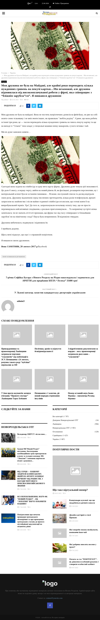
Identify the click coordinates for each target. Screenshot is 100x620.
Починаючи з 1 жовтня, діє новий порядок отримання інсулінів (47, 396)
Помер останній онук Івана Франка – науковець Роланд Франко (81, 396)
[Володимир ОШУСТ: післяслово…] (8, 437)
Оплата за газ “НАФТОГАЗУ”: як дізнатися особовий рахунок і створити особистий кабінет (84, 561)
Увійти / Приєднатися (61, 3)
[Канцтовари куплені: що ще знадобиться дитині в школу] (60, 503)
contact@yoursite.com (54, 598)
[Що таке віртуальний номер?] (76, 471)
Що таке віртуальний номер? (70, 489)
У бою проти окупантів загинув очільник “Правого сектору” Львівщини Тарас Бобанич (16, 396)
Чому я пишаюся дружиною (14, 257)
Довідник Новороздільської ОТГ (65, 420)
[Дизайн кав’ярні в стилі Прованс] (60, 518)
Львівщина (57, 424)
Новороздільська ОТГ (61, 428)
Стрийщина (57, 435)
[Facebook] (50, 605)
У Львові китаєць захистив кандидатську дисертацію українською (50, 292)
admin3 (6, 100)
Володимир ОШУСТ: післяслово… (31, 434)
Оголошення (58, 431)
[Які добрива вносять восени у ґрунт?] (60, 548)
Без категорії (58, 416)
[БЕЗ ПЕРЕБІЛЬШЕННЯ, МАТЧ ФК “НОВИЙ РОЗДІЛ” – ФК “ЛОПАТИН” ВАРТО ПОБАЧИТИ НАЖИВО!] (8, 500)
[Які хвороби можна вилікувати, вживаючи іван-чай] (60, 533)
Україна (4, 82)
